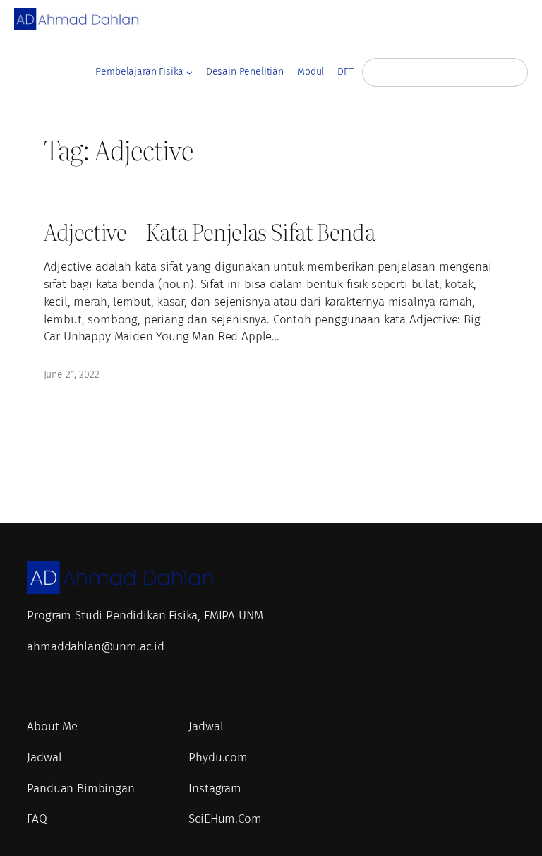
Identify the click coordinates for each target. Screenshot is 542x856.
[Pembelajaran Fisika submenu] (189, 72)
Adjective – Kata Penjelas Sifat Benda (209, 231)
